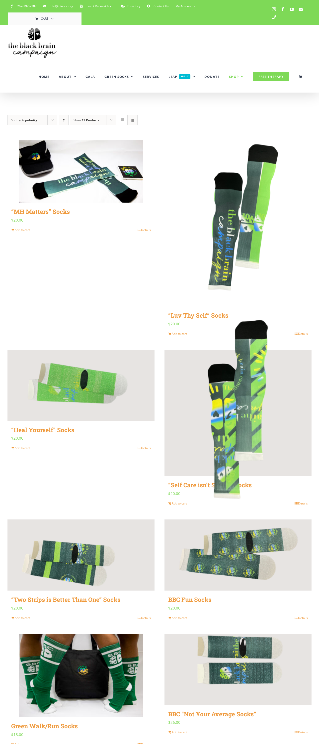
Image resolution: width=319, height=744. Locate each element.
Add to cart (22, 230)
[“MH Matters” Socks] (81, 171)
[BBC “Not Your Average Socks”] (238, 669)
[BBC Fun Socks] (238, 555)
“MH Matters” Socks (40, 212)
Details (146, 230)
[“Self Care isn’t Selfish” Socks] (238, 413)
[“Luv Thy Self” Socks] (238, 223)
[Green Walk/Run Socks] (81, 675)
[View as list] (132, 120)
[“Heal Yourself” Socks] (81, 385)
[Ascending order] (64, 120)
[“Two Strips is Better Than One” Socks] (81, 555)
